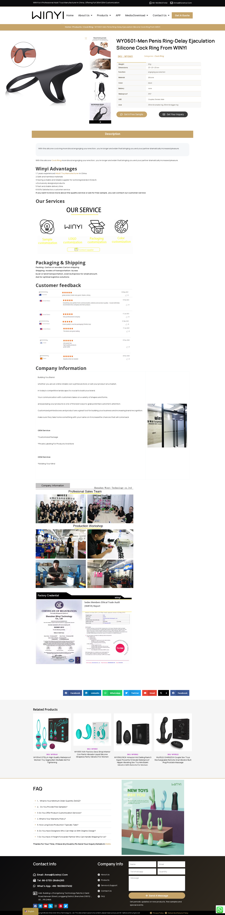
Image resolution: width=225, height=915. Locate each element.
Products (102, 15)
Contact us (160, 15)
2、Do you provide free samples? (52, 806)
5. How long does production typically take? (57, 824)
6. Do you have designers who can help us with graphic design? (66, 830)
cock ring (56, 160)
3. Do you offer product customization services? (59, 812)
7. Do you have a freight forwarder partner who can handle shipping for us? (71, 836)
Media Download (135, 15)
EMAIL (108, 844)
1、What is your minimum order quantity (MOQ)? (59, 800)
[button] (72, 693)
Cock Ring (88, 27)
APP (118, 15)
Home (70, 15)
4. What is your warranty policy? (51, 818)
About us (83, 15)
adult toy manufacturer (67, 173)
